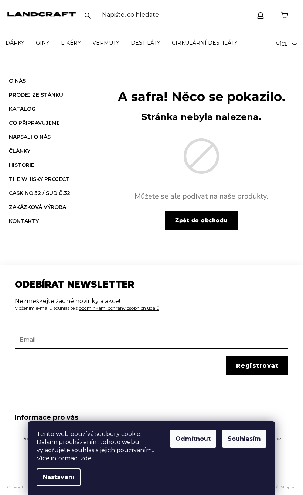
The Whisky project (39, 179)
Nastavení (58, 477)
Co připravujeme (34, 123)
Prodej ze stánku (36, 95)
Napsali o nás (30, 137)
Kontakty (24, 221)
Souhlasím (244, 438)
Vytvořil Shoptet (281, 487)
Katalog (22, 109)
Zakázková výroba (37, 207)
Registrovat (257, 365)
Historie (21, 165)
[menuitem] (15, 42)
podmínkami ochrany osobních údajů (119, 308)
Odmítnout (193, 438)
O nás (17, 81)
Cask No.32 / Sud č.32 (39, 193)
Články (19, 151)
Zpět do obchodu (201, 220)
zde (86, 458)
